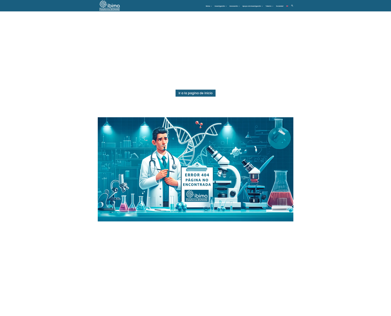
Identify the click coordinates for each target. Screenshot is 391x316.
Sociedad (279, 6)
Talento (268, 6)
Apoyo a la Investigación (251, 6)
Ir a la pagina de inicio (196, 93)
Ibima (208, 6)
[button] (292, 8)
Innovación (234, 6)
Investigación (220, 6)
